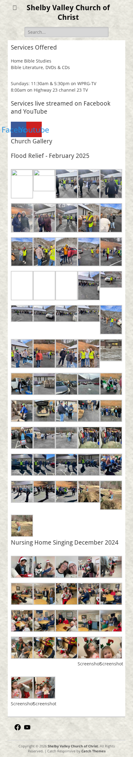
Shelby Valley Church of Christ (73, 746)
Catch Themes (93, 751)
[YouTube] (27, 729)
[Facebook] (17, 729)
